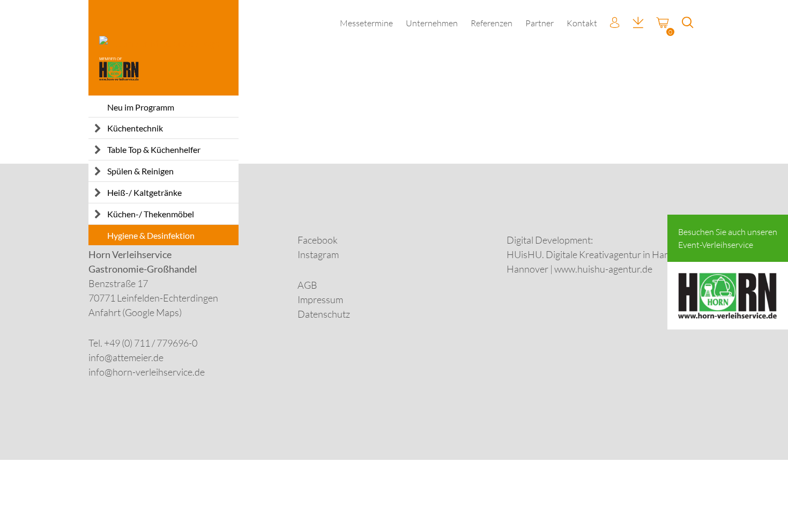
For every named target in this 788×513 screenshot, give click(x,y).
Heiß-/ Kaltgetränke (144, 192)
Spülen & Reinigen (140, 171)
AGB (307, 285)
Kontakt (582, 23)
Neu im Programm (140, 107)
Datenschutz (324, 314)
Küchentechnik (135, 128)
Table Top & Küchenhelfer (153, 149)
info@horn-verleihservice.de (146, 372)
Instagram (318, 254)
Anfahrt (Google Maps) (135, 312)
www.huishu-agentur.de (603, 269)
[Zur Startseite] (163, 48)
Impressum (320, 299)
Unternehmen (432, 23)
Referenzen (491, 23)
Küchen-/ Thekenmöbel (150, 214)
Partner (539, 23)
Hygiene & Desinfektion (151, 235)
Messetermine (366, 23)
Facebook (318, 240)
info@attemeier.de (125, 357)
